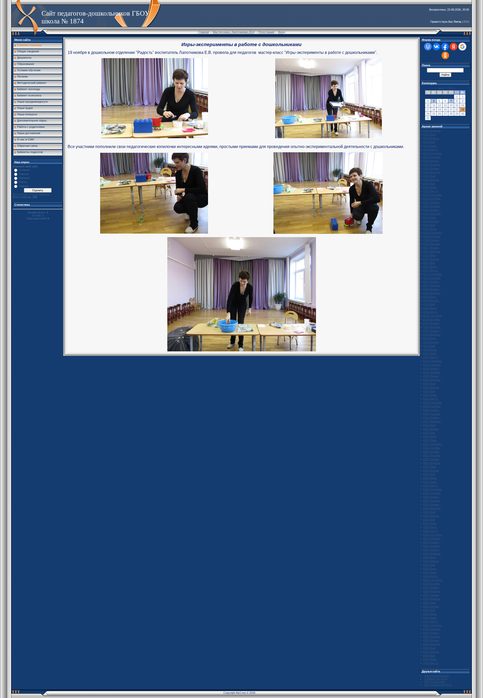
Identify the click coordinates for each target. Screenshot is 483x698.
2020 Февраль (432, 379)
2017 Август (430, 270)
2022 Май (429, 474)
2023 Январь (431, 504)
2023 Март (429, 511)
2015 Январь (431, 168)
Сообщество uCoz (436, 678)
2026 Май (429, 655)
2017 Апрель (431, 259)
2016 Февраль (432, 213)
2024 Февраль (432, 553)
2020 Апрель (431, 387)
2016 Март (429, 217)
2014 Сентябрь (432, 153)
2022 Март (429, 466)
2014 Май (429, 141)
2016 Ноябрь (431, 240)
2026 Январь (431, 640)
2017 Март (429, 255)
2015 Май (429, 183)
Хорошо (24, 173)
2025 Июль (430, 617)
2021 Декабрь (431, 455)
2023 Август (430, 530)
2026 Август (430, 663)
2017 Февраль (432, 251)
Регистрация (266, 31)
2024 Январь (431, 549)
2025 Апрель (431, 606)
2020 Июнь (430, 394)
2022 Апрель (431, 470)
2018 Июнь (430, 308)
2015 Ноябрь (431, 202)
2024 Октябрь (431, 583)
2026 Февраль (432, 644)
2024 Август (430, 576)
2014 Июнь (430, 145)
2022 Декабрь (431, 500)
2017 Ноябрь (431, 281)
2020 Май (429, 391)
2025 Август (430, 621)
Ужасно (23, 186)
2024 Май (429, 564)
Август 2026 (445, 88)
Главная (204, 31)
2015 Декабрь (431, 206)
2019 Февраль (432, 334)
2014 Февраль (432, 130)
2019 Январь (431, 330)
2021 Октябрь (431, 447)
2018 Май (429, 304)
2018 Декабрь (431, 326)
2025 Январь (431, 595)
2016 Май (429, 225)
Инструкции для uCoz (438, 684)
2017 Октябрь (431, 277)
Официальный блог (436, 675)
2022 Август (430, 485)
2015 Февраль (432, 172)
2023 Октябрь (431, 538)
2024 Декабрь (431, 591)
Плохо (23, 181)
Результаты (20, 194)
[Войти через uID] (428, 46)
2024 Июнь (430, 568)
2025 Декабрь (431, 636)
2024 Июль (430, 572)
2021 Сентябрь (432, 444)
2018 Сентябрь (432, 315)
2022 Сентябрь (432, 489)
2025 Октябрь (431, 629)
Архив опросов (39, 194)
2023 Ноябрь (431, 542)
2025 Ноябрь (431, 632)
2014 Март (429, 134)
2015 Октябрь (431, 198)
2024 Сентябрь (432, 579)
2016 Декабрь (431, 243)
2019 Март (429, 338)
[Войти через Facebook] (445, 46)
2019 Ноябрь (431, 368)
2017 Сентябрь (432, 274)
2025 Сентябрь (432, 625)
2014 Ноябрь (431, 160)
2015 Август (430, 191)
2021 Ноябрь (431, 451)
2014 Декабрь (431, 164)
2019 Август (430, 357)
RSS (466, 21)
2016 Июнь (430, 228)
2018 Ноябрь (431, 323)
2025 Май (429, 610)
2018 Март (429, 296)
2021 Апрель (431, 428)
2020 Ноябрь (431, 410)
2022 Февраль (432, 462)
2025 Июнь (430, 613)
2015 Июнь (430, 187)
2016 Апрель (431, 221)
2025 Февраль (432, 598)
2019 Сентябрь (432, 360)
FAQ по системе (434, 681)
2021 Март (429, 425)
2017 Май (429, 262)
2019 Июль (430, 353)
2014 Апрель (431, 138)
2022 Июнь (430, 478)
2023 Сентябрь (432, 534)
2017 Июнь (430, 266)
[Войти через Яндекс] (453, 46)
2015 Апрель (431, 179)
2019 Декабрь (431, 372)
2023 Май (429, 519)
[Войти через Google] (462, 47)
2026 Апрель (431, 651)
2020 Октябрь (431, 406)
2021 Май (429, 432)
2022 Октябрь (431, 493)
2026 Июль (430, 659)
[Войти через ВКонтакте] (436, 46)
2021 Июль (430, 440)
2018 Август (430, 311)
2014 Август (430, 149)
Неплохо (24, 177)
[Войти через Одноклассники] (445, 55)
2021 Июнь (430, 436)
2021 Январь (431, 417)
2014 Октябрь (431, 157)
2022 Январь (431, 459)
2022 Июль (430, 481)
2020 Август (430, 398)
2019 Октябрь (431, 364)
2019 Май (429, 345)
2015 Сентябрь (432, 194)
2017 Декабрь (431, 285)
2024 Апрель (431, 561)
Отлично (24, 169)
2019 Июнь (430, 349)
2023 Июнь (430, 523)
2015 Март (429, 175)
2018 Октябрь (431, 319)
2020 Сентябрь (432, 402)
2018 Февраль (432, 293)
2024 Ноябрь (431, 587)
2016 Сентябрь (432, 232)
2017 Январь (431, 247)
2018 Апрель (431, 300)
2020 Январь (431, 376)
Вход (281, 31)
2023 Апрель (431, 515)
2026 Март (429, 647)
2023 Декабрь (431, 545)
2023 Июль (430, 527)
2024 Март (429, 557)
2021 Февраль (432, 421)
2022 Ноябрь (431, 496)
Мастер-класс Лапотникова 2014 (234, 31)
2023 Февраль (432, 508)
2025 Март (429, 602)
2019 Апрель (431, 342)
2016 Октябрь (431, 236)
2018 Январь (431, 289)
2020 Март (429, 383)
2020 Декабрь (431, 413)
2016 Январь (431, 209)
